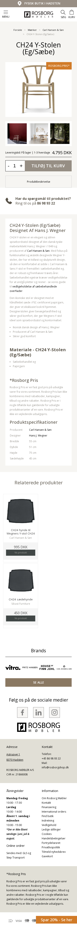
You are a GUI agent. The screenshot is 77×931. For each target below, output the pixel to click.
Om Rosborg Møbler (54, 798)
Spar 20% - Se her (56, 919)
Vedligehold (49, 825)
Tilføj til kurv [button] (48, 166)
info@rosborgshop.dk (55, 767)
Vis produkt (21, 552)
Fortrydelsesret (51, 843)
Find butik (47, 816)
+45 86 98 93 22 (51, 758)
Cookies (47, 834)
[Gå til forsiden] (38, 14)
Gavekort (47, 856)
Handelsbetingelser (53, 838)
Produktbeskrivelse (38, 181)
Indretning (48, 820)
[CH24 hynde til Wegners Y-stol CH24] (20, 511)
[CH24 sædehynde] (20, 580)
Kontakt (46, 802)
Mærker (32, 29)
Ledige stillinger (51, 829)
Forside (17, 29)
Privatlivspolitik (51, 847)
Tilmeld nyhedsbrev (54, 852)
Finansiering (49, 807)
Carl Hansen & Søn (53, 29)
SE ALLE (38, 682)
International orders (54, 811)
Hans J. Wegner (38, 435)
